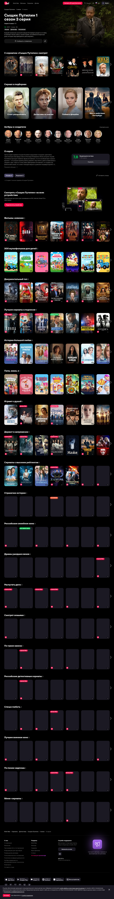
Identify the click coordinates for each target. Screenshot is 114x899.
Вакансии (7, 845)
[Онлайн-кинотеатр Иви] (7, 3)
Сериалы (34, 848)
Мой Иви (34, 843)
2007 (8, 27)
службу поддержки (27, 895)
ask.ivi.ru (61, 858)
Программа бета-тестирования (14, 848)
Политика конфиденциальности (14, 858)
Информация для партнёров (13, 850)
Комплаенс (7, 864)
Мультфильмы (35, 850)
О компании (8, 843)
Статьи (33, 853)
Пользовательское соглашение (14, 855)
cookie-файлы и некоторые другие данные (72, 888)
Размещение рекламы (11, 853)
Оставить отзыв (9, 867)
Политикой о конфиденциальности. (14, 891)
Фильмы (33, 845)
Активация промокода (38, 855)
